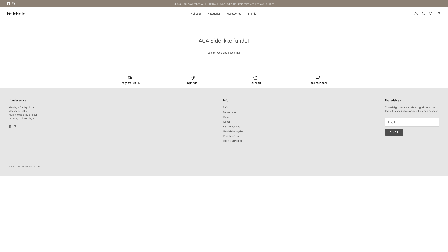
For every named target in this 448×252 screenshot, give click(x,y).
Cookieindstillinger (233, 140)
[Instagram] (13, 3)
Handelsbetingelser (233, 131)
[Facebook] (8, 3)
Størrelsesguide (231, 126)
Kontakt (227, 121)
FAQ (225, 107)
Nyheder (196, 13)
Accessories (234, 13)
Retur (226, 116)
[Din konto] (415, 14)
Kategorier (214, 13)
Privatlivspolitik (231, 136)
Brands (252, 13)
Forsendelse (230, 112)
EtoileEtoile (20, 166)
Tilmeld (394, 132)
